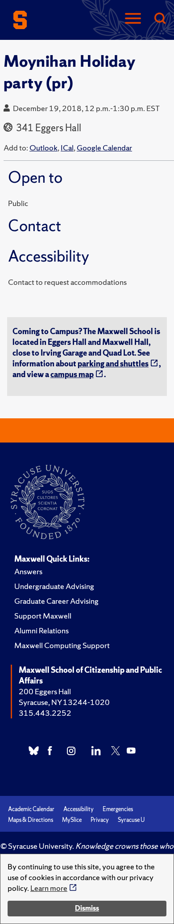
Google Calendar (104, 147)
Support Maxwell (42, 615)
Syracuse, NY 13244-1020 (64, 702)
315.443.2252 (45, 713)
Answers (28, 571)
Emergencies (118, 809)
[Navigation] (132, 19)
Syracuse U (131, 820)
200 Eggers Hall (45, 691)
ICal (67, 147)
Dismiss (87, 908)
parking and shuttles (113, 363)
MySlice (72, 820)
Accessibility (78, 809)
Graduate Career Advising (56, 601)
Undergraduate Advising (54, 586)
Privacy (100, 820)
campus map (72, 374)
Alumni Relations (41, 630)
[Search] (159, 19)
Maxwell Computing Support (62, 645)
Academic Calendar (31, 809)
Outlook (43, 147)
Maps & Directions (30, 820)
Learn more (48, 888)
